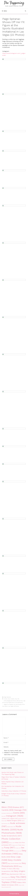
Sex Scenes (17, 851)
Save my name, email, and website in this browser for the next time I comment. (14, 752)
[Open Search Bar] (25, 11)
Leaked (5, 818)
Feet (3, 816)
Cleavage (20, 810)
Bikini (7, 807)
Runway (18, 847)
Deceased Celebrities (7, 813)
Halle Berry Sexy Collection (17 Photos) (14, 791)
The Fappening (14, 3)
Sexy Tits (17, 698)
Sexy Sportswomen (14, 874)
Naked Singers (14, 820)
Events (5, 698)
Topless (9, 882)
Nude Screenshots (12, 836)
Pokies (18, 842)
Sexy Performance (14, 863)
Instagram (14, 816)
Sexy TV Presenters (8, 879)
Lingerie (14, 818)
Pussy (9, 847)
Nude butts (11, 826)
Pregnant (15, 845)
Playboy (11, 842)
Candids (7, 810)
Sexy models (11, 698)
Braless (18, 807)
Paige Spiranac (7, 697)
